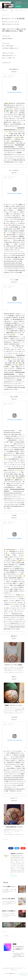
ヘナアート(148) (5, 839)
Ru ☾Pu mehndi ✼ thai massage (19, 164)
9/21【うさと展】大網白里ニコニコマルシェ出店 (13, 898)
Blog (12, 10)
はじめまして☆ (4, 10)
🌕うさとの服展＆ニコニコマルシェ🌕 (11, 886)
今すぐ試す (18, 6)
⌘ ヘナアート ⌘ (19, 10)
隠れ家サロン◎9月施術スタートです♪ (11, 911)
